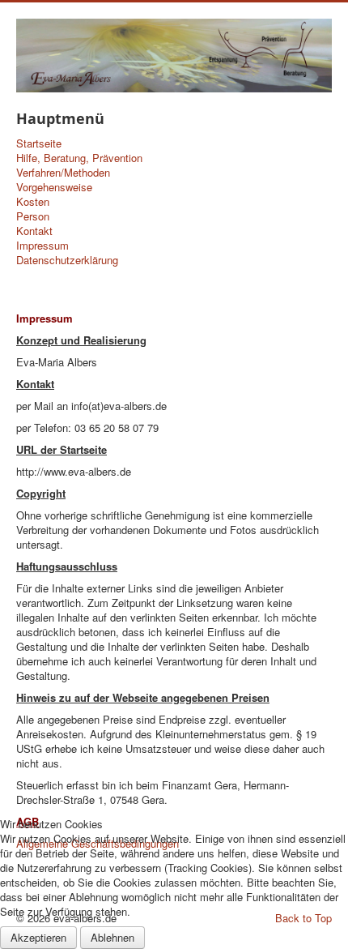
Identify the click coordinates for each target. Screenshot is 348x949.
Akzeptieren (38, 937)
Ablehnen (112, 937)
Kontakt (34, 231)
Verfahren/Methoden (63, 172)
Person (32, 216)
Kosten (32, 202)
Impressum (42, 245)
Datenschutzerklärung (67, 260)
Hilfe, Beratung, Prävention (79, 158)
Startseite (39, 143)
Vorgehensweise (54, 187)
